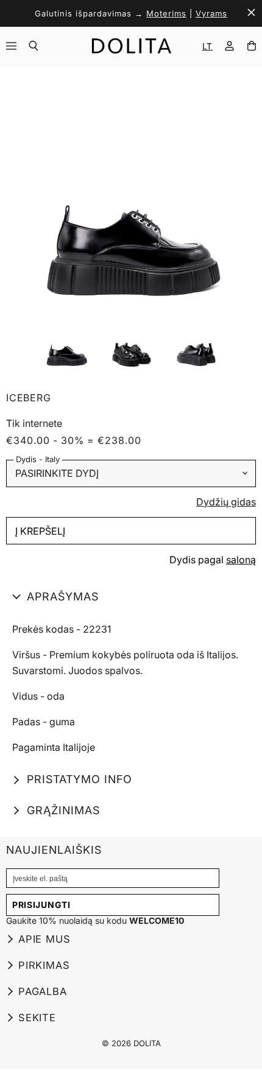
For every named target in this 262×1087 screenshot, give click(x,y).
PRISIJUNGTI (41, 904)
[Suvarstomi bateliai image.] (131, 193)
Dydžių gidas (226, 502)
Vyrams (211, 13)
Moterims (166, 13)
